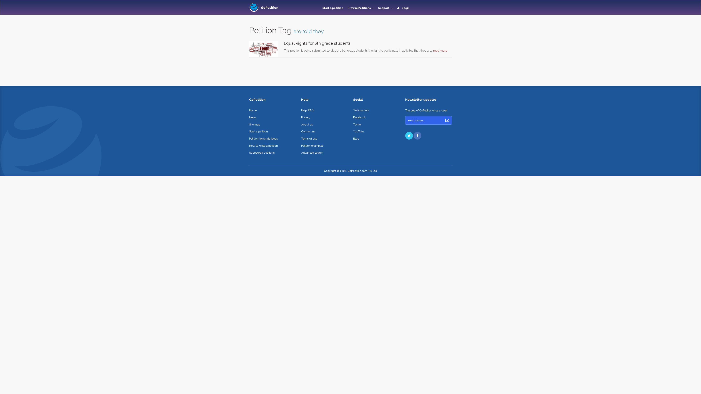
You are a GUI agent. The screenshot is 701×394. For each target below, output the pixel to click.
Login (405, 8)
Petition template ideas (263, 138)
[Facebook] (417, 136)
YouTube (358, 131)
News (252, 117)
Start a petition (332, 8)
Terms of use (309, 138)
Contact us (308, 131)
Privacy (305, 117)
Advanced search (312, 152)
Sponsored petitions (262, 152)
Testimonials (361, 110)
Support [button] (384, 8)
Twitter (357, 124)
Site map (254, 124)
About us (307, 124)
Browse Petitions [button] (359, 8)
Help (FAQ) (307, 110)
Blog (356, 138)
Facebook (359, 117)
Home (253, 110)
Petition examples (312, 145)
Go (447, 120)
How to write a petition (263, 145)
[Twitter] (409, 136)
